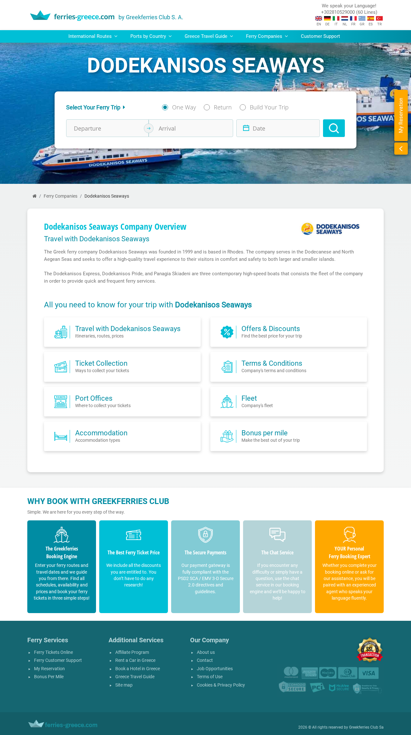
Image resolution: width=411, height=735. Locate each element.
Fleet (249, 398)
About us (206, 652)
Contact (205, 660)
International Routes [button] (90, 36)
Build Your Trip (269, 107)
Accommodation (101, 432)
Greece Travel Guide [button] (207, 36)
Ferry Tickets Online (53, 652)
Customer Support (320, 36)
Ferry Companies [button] (265, 36)
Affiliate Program (132, 652)
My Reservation (49, 668)
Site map (124, 685)
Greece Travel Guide (134, 676)
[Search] (334, 128)
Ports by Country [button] (148, 36)
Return (223, 107)
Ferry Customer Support (58, 660)
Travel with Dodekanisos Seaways (127, 328)
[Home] (34, 196)
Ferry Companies (60, 196)
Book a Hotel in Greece (137, 668)
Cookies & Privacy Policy (221, 685)
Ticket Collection (101, 363)
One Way (184, 107)
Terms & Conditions (271, 363)
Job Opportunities (215, 668)
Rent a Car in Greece (135, 660)
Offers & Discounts (270, 328)
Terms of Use (210, 676)
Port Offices (93, 398)
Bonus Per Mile (49, 676)
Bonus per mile (264, 432)
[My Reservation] (401, 148)
